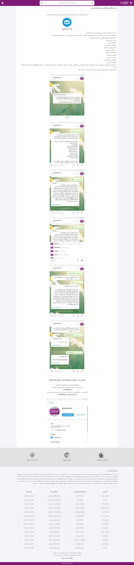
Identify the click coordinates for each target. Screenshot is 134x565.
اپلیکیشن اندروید (105, 544)
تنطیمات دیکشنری (105, 532)
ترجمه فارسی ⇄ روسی (29, 532)
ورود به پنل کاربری (105, 520)
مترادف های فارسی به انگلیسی (54, 512)
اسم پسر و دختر (79, 536)
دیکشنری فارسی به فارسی (54, 504)
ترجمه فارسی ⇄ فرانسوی (29, 512)
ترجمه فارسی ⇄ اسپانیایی (29, 524)
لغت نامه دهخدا (79, 496)
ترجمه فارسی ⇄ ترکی (29, 504)
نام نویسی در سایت (105, 516)
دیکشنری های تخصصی (54, 548)
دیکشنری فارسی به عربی (54, 520)
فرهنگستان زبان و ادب (80, 512)
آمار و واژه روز (105, 540)
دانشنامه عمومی (79, 524)
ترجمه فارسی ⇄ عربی (29, 500)
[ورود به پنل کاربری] (2, 2)
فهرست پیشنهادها (105, 508)
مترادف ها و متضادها (79, 508)
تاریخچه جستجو (104, 528)
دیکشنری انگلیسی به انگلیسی (54, 516)
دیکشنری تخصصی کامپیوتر (54, 536)
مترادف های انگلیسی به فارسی (54, 500)
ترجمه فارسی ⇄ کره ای (29, 548)
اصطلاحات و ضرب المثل (79, 540)
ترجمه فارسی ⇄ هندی (29, 536)
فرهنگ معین (80, 500)
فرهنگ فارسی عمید (79, 504)
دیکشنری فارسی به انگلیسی (54, 508)
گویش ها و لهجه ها (79, 516)
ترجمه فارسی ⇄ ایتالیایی (29, 520)
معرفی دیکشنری (105, 496)
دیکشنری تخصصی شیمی (54, 544)
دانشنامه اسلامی (79, 520)
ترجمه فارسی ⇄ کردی (29, 508)
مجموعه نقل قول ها (79, 548)
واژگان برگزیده (105, 524)
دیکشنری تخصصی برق (54, 532)
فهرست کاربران (105, 512)
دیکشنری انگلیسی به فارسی (54, 496)
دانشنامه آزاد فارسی (79, 528)
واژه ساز (53, 483)
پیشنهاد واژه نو (105, 504)
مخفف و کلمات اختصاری (54, 528)
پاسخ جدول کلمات (79, 544)
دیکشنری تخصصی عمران (54, 540)
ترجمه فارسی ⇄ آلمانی (29, 516)
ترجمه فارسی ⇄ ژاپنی (29, 540)
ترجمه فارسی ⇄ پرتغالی (29, 528)
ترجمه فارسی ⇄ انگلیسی (29, 496)
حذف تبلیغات (105, 536)
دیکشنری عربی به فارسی (54, 524)
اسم (41, 483)
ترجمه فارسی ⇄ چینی (29, 544)
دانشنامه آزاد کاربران (79, 532)
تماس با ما (105, 500)
